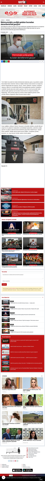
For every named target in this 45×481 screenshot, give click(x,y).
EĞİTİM (30, 6)
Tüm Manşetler (31, 454)
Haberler (2, 20)
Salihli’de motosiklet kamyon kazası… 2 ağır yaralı (22, 303)
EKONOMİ (20, 6)
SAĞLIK (35, 6)
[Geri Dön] (3, 477)
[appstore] (17, 470)
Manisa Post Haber (26, 467)
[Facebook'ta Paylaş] (2, 61)
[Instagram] (13, 461)
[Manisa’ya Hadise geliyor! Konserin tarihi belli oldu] (12, 227)
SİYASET (26, 6)
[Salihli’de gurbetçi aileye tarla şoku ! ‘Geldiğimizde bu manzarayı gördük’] (12, 259)
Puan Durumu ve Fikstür (32, 453)
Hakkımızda (4, 464)
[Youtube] (15, 461)
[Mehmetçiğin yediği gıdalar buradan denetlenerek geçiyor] (22, 47)
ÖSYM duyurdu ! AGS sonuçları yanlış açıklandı (32, 234)
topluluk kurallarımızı (12, 288)
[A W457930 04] (23, 110)
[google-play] (28, 470)
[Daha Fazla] (9, 61)
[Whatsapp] (17, 461)
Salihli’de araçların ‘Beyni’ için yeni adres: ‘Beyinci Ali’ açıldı (24, 308)
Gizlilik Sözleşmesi (5, 465)
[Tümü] (42, 297)
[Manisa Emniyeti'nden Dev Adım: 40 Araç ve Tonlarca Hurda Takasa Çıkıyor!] (12, 243)
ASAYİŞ (14, 6)
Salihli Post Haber (5, 467)
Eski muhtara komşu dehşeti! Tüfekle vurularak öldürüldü (24, 326)
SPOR (39, 6)
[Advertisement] (23, 72)
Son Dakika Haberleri (32, 455)
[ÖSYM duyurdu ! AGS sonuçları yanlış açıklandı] (33, 227)
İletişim (24, 465)
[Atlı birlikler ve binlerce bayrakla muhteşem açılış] (33, 259)
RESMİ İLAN (3, 6)
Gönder (4, 284)
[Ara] (43, 2)
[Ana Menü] (1, 2)
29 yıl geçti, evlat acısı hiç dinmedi (30, 250)
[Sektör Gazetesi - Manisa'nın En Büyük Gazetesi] (22, 2)
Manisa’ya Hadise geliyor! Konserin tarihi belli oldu (22, 314)
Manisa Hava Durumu (32, 449)
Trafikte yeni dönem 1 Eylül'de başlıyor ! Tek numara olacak (24, 320)
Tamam (41, 479)
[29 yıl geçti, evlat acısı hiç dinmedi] (33, 243)
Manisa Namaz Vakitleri (32, 450)
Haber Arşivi (30, 457)
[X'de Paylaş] (4, 61)
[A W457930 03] (23, 149)
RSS (11, 475)
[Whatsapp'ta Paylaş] (6, 61)
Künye (24, 464)
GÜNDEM (10, 6)
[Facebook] (9, 461)
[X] (11, 461)
